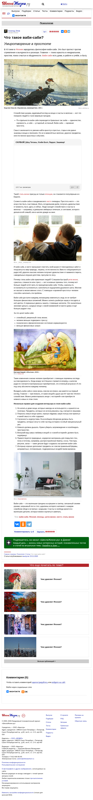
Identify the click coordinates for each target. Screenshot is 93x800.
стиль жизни (24, 194)
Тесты (45, 11)
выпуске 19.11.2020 (30, 556)
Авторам (63, 722)
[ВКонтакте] (62, 31)
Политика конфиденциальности (13, 762)
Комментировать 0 (23, 531)
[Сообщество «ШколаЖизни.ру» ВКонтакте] (19, 15)
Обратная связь (81, 721)
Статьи (36, 11)
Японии (19, 49)
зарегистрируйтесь (40, 682)
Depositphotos (22, 499)
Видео (79, 11)
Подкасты (69, 11)
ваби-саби (23, 517)
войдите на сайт (58, 682)
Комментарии (56, 11)
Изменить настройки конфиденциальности (18, 792)
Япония (32, 517)
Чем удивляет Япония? (51, 579)
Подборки (26, 11)
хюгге (49, 201)
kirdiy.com (21, 374)
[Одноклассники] (65, 31)
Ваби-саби (47, 55)
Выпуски (16, 11)
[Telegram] (68, 31)
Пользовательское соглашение (13, 765)
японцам (48, 194)
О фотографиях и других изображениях (17, 769)
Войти (64, 4)
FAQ (62, 719)
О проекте (64, 715)
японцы (40, 517)
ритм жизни (73, 280)
